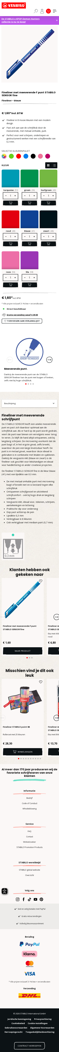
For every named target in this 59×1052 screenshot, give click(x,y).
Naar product (23, 651)
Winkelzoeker (29, 842)
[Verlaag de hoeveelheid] (6, 195)
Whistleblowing (29, 808)
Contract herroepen (29, 1045)
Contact (29, 836)
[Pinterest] (41, 899)
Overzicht (29, 875)
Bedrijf (29, 798)
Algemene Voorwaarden (42, 1027)
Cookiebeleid (18, 1023)
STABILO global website (29, 869)
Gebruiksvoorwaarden (16, 1027)
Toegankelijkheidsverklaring (40, 1032)
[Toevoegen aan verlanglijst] (40, 581)
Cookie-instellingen (38, 1023)
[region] (29, 54)
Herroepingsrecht (14, 1032)
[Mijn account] (42, 11)
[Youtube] (35, 899)
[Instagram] (17, 899)
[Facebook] (23, 899)
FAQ (29, 831)
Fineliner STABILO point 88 (16, 726)
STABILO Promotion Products (29, 847)
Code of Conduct (29, 803)
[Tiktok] (29, 899)
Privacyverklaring (43, 1019)
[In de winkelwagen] (10, 203)
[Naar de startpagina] (17, 5)
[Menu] (54, 11)
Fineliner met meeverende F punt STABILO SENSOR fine (19, 628)
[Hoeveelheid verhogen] (15, 195)
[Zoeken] (35, 11)
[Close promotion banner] (57, 20)
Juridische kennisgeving (19, 1019)
